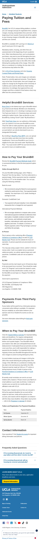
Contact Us (23, 507)
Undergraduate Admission (8, 6)
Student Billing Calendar (16, 335)
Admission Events (7, 511)
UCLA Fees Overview (13, 71)
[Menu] (35, 8)
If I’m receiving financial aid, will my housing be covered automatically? (16, 461)
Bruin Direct (6, 106)
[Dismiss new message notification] (37, 530)
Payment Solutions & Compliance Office (15, 371)
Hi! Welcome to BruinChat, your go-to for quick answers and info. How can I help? (18, 533)
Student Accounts (22, 434)
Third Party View (10, 121)
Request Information (11, 481)
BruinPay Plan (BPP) (18, 136)
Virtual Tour (5, 515)
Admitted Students (15, 14)
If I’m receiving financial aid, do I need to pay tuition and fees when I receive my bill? (18, 454)
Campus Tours (6, 507)
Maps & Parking (6, 503)
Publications (24, 503)
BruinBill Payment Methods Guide (21, 161)
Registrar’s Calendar (18, 401)
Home (4, 14)
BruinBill (5, 28)
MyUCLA (31, 44)
